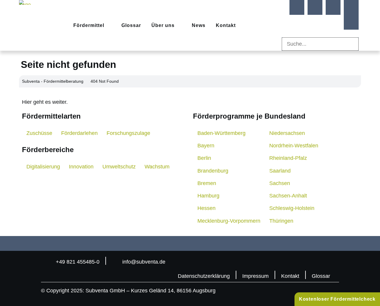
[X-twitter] (351, 7)
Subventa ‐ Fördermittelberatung (52, 81)
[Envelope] (351, 22)
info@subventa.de (143, 262)
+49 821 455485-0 (77, 262)
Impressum (255, 276)
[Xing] (333, 7)
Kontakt (290, 276)
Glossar (321, 276)
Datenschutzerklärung (204, 276)
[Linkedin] (315, 7)
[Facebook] (296, 7)
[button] (320, 33)
